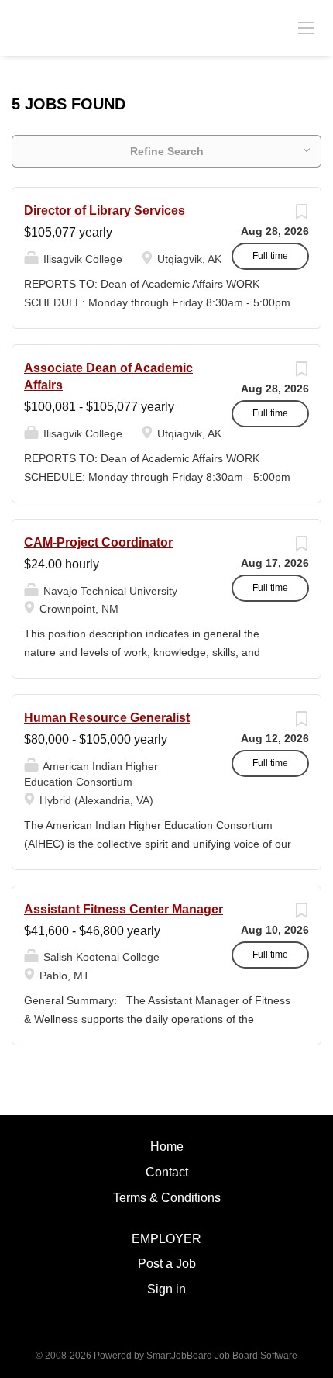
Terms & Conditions (167, 1197)
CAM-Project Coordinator (98, 542)
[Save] (301, 215)
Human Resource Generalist (107, 717)
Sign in (166, 1289)
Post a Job (167, 1263)
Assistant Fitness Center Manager (123, 909)
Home (167, 1146)
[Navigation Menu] (306, 27)
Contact (167, 1172)
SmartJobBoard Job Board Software (221, 1355)
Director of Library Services (104, 210)
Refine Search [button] (167, 151)
